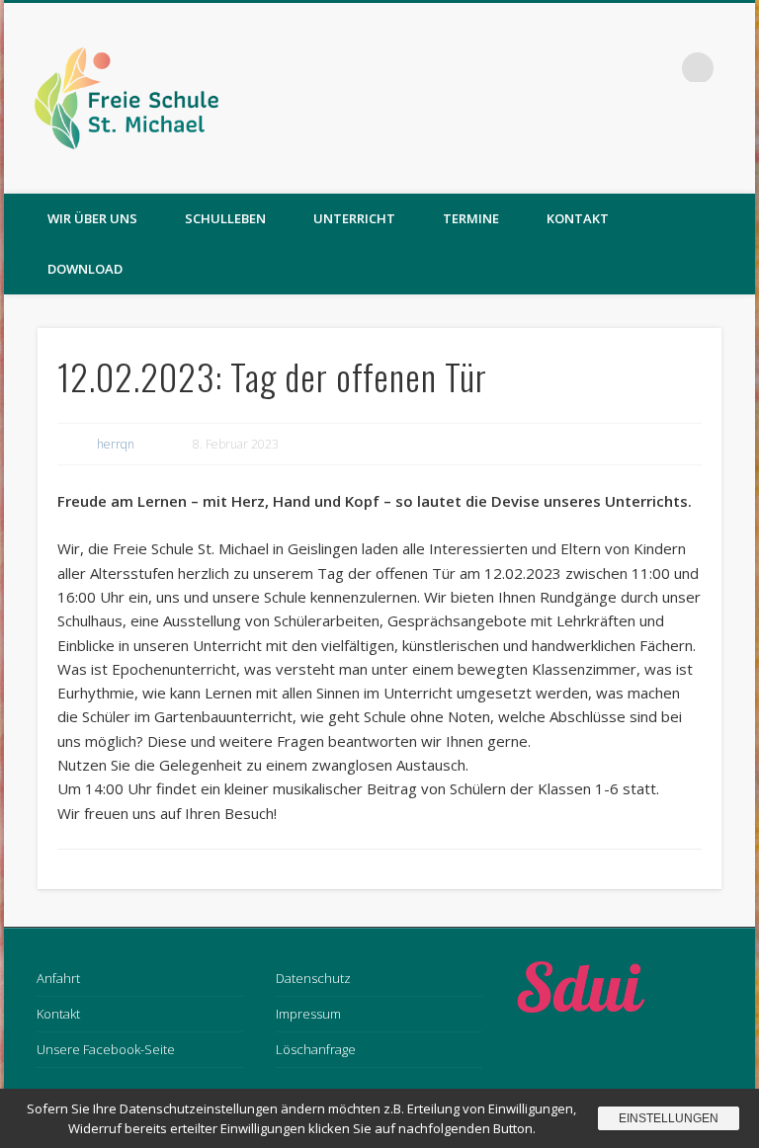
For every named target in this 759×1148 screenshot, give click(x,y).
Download (85, 269)
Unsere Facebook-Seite (106, 1049)
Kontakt (578, 218)
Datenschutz (313, 978)
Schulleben (225, 218)
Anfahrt (58, 978)
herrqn (115, 444)
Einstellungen (668, 1118)
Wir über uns (92, 218)
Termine (471, 218)
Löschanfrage (316, 1049)
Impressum (308, 1014)
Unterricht (354, 218)
